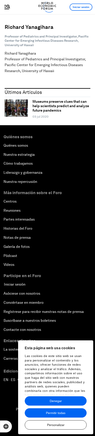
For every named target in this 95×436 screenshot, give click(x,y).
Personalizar (56, 425)
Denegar (56, 401)
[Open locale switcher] (6, 426)
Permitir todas (55, 413)
